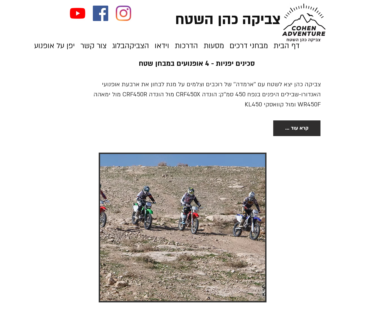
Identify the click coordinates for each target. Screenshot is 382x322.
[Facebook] (100, 13)
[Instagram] (123, 13)
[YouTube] (77, 13)
